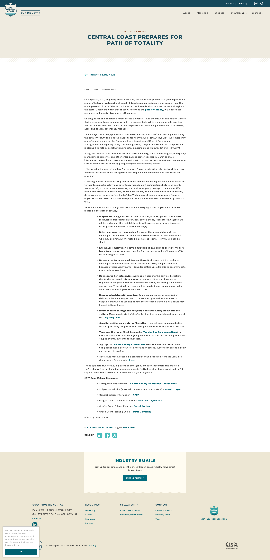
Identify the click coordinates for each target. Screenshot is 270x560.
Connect (256, 13)
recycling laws (112, 317)
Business (219, 13)
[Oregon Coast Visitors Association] (11, 10)
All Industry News (100, 427)
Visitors (230, 3)
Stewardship (238, 13)
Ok (21, 552)
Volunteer (90, 519)
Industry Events (163, 510)
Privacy (92, 545)
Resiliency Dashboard (131, 514)
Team (158, 519)
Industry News (162, 514)
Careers (89, 523)
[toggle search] (261, 3)
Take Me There (134, 478)
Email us (36, 518)
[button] (100, 435)
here (131, 360)
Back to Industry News (102, 74)
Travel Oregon (173, 389)
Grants (88, 514)
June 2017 (128, 427)
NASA (136, 395)
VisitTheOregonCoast (150, 400)
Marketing (202, 13)
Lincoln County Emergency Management (153, 383)
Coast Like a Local (130, 510)
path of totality (154, 109)
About (186, 13)
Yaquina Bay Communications (160, 332)
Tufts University (142, 411)
